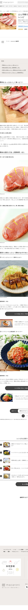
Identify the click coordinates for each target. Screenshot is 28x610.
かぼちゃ (15, 6)
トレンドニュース (7, 549)
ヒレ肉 (11, 144)
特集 (4, 551)
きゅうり (20, 6)
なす (7, 6)
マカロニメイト (15, 551)
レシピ (14, 549)
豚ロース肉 (3, 137)
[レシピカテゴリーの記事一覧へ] (20, 29)
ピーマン (10, 6)
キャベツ (24, 6)
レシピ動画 (21, 549)
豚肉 (1, 125)
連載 (9, 551)
